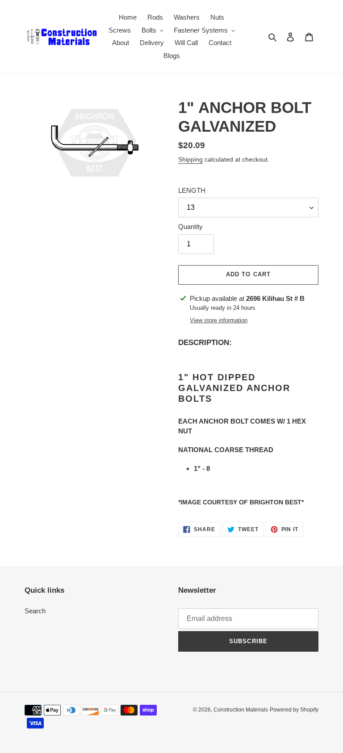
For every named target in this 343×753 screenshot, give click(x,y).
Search (35, 611)
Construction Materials (240, 710)
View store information (218, 320)
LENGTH (191, 190)
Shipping (190, 159)
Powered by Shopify (294, 710)
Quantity (190, 226)
